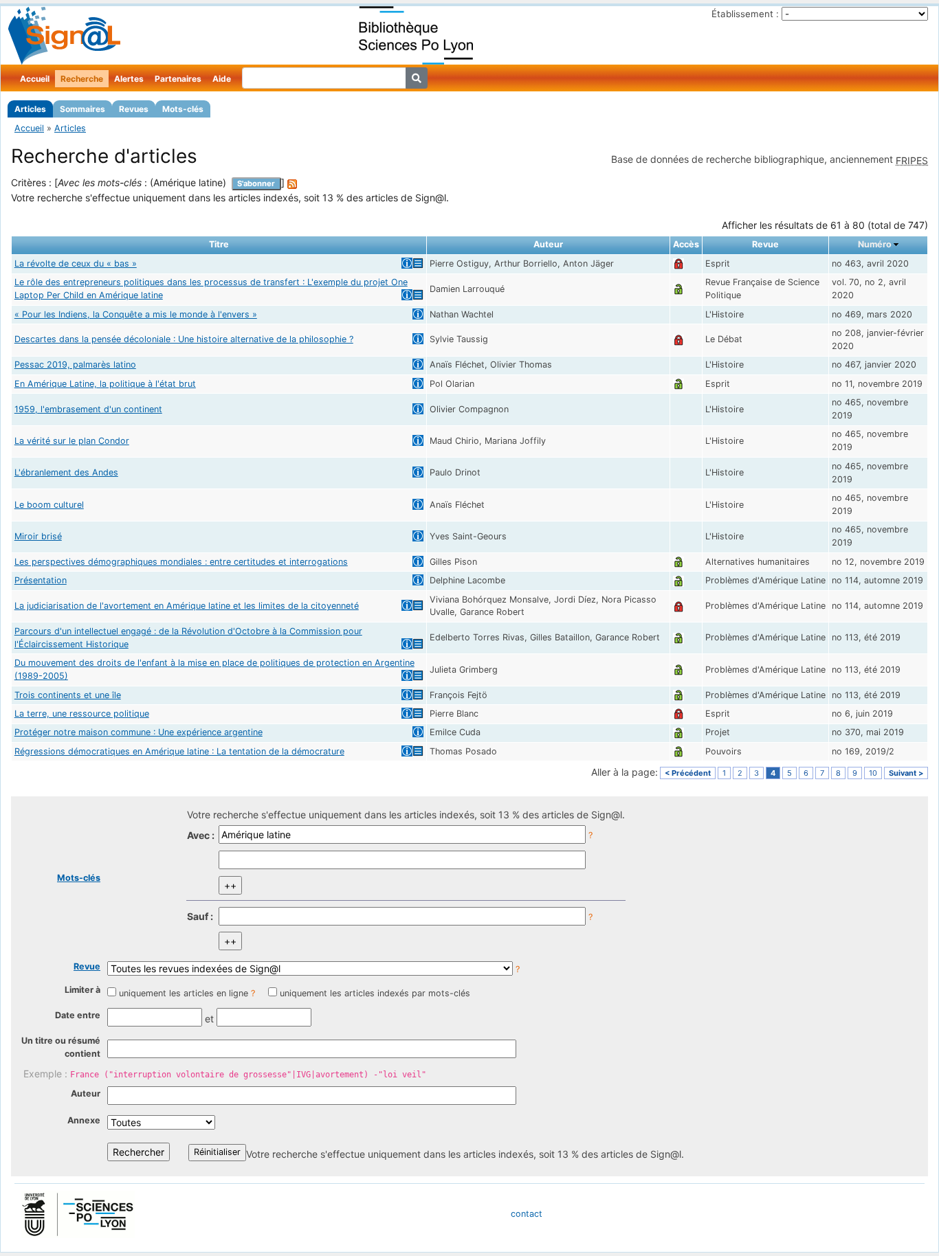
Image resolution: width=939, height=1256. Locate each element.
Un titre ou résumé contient (60, 1047)
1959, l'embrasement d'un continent (88, 409)
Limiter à (82, 990)
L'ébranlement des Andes (66, 472)
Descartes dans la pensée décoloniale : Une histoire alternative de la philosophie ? (183, 339)
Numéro (875, 244)
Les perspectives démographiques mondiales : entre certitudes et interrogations (181, 562)
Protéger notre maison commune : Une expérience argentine (138, 732)
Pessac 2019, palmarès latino (75, 364)
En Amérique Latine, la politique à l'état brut (105, 384)
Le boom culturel (49, 505)
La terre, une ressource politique (81, 713)
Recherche (81, 79)
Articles (30, 109)
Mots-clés (182, 109)
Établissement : (745, 13)
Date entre (77, 1015)
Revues (133, 109)
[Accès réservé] (678, 263)
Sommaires (82, 109)
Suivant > (906, 773)
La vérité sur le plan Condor (71, 441)
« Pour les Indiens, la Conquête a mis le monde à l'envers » (135, 314)
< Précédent (688, 773)
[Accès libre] (678, 289)
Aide (221, 79)
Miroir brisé (38, 536)
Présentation (40, 580)
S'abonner (256, 183)
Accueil (34, 79)
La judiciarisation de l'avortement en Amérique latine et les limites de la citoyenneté (186, 606)
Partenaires (178, 79)
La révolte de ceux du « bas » (75, 263)
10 (873, 773)
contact (526, 1214)
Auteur (85, 1093)
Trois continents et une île (67, 695)
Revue (87, 966)
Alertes (129, 79)
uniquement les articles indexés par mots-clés (375, 993)
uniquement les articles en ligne (183, 993)
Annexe (83, 1120)
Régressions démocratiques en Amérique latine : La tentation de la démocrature (179, 751)
